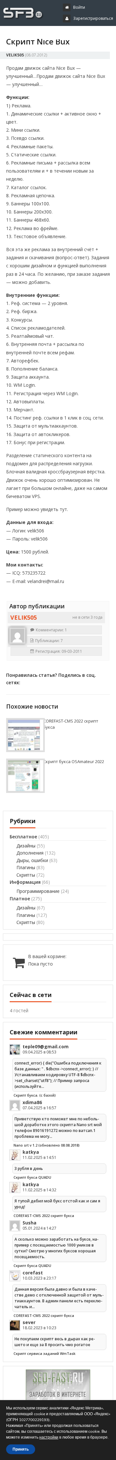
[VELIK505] (17, 635)
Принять (21, 1449)
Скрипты (25, 875)
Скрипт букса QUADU (32, 1177)
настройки (48, 1437)
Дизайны (25, 846)
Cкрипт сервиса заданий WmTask (44, 1353)
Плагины (25, 867)
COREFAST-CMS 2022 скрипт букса (44, 1215)
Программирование (38, 891)
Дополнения (30, 853)
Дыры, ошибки (32, 860)
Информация (25, 882)
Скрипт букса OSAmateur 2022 (73, 761)
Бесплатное (23, 836)
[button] (52, 35)
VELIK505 (15, 55)
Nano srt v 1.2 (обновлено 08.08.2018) (47, 1145)
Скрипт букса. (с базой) (35, 1095)
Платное (20, 898)
